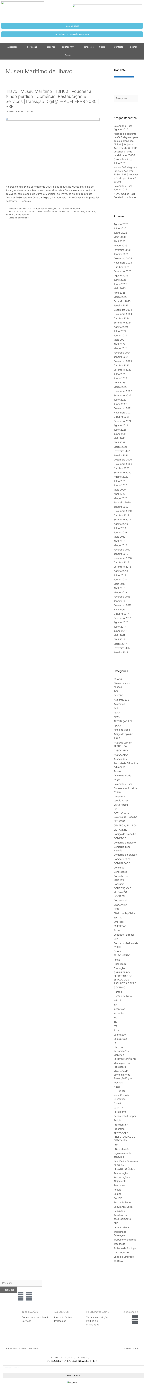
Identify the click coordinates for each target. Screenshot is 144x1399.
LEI (115, 1043)
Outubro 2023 (122, 365)
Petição (118, 1120)
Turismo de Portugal (125, 1248)
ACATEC (118, 695)
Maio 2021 (119, 438)
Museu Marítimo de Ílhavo (67, 211)
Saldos (117, 1193)
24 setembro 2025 (18, 211)
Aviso (50, 208)
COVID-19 (119, 896)
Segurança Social (123, 1206)
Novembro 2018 (123, 558)
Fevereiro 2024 (122, 352)
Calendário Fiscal (123, 784)
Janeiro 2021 (121, 455)
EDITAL (118, 917)
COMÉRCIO (120, 838)
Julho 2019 (120, 528)
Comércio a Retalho (125, 842)
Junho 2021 (120, 434)
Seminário (119, 1211)
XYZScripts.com (87, 1358)
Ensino (117, 930)
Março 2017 (120, 643)
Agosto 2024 (121, 327)
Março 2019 (120, 545)
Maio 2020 (120, 489)
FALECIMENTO (122, 955)
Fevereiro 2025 (122, 301)
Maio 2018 (119, 583)
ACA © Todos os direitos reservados (22, 1348)
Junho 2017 (120, 631)
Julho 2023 (120, 374)
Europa (118, 951)
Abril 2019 (119, 541)
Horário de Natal (123, 996)
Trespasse (119, 1243)
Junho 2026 (120, 232)
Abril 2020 (119, 493)
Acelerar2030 (15, 208)
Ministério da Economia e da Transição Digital (123, 1075)
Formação (32, 46)
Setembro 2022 (122, 395)
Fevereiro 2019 (122, 549)
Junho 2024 (120, 335)
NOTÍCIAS (59, 208)
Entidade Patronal (124, 934)
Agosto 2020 (121, 476)
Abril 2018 (119, 588)
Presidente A (121, 1124)
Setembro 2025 (122, 271)
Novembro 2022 (123, 391)
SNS (116, 1223)
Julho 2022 (120, 399)
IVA (115, 1026)
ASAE (117, 738)
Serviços (26, 1321)
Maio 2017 (119, 635)
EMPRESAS (120, 926)
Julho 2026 (120, 228)
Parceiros (50, 46)
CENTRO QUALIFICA (125, 825)
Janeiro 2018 (121, 601)
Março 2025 (120, 297)
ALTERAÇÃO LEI (123, 721)
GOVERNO (119, 987)
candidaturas (121, 800)
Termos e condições (97, 1317)
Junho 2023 (120, 378)
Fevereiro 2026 (122, 249)
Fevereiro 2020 (122, 502)
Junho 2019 (120, 532)
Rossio (117, 1189)
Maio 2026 (120, 237)
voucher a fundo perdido (17, 214)
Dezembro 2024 (123, 309)
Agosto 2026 (121, 224)
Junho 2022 (120, 404)
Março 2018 (120, 592)
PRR (67, 208)
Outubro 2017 (121, 613)
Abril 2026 (119, 241)
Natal (117, 1086)
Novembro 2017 (123, 609)
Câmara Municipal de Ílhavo (41, 211)
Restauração (121, 1173)
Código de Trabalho (125, 834)
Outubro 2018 (121, 562)
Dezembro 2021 (122, 408)
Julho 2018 (120, 575)
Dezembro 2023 (123, 361)
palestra (118, 1107)
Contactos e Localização (35, 1317)
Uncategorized (122, 1252)
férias (117, 959)
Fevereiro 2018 (122, 596)
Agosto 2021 (121, 425)
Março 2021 (120, 446)
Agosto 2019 (121, 524)
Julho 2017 (120, 626)
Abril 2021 (119, 442)
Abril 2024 (119, 344)
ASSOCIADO (28, 208)
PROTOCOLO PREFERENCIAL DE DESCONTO (124, 1137)
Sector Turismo (122, 1202)
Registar (133, 46)
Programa (119, 1128)
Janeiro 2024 (121, 356)
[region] (124, 1289)
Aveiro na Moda (122, 775)
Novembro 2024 (123, 314)
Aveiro (117, 771)
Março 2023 (120, 387)
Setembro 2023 (122, 369)
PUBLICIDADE (121, 1149)
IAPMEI (118, 1000)
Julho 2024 (120, 331)
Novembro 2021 (123, 412)
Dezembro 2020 (123, 459)
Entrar (68, 55)
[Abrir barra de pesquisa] (78, 55)
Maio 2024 (120, 339)
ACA (116, 691)
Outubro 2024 (122, 318)
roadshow (90, 211)
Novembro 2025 (123, 262)
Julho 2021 (120, 429)
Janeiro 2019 (121, 553)
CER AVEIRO (121, 829)
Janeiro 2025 (121, 305)
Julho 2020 (120, 481)
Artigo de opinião (123, 734)
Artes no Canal (122, 729)
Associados (41, 208)
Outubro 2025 (121, 267)
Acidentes (119, 704)
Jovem (117, 1030)
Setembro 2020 (122, 472)
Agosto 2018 (121, 571)
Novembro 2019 (123, 511)
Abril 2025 (119, 292)
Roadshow (75, 208)
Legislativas (120, 1038)
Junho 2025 (120, 284)
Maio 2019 (119, 536)
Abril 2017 (119, 639)
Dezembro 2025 (123, 258)
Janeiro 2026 (121, 254)
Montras (118, 1082)
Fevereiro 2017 (122, 648)
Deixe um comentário (19, 217)
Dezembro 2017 (122, 605)
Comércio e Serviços (125, 854)
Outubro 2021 (121, 416)
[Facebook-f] (134, 1319)
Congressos (120, 871)
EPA (116, 939)
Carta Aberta (121, 804)
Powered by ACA (131, 1348)
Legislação (120, 1034)
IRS (115, 1021)
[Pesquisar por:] (126, 98)
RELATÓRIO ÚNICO (124, 1168)
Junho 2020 (120, 485)
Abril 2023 (119, 382)
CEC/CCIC (119, 821)
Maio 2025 (120, 288)
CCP (116, 809)
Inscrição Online (63, 1317)
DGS (116, 909)
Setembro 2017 (122, 618)
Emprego (119, 921)
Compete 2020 (122, 859)
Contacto (118, 46)
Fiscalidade (120, 964)
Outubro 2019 (121, 515)
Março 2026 (120, 245)
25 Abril (118, 679)
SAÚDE (118, 1198)
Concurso (119, 867)
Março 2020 (120, 498)
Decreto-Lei (120, 900)
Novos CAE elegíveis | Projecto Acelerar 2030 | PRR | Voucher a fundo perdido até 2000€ (126, 174)
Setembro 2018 (122, 566)
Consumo (119, 884)
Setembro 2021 (122, 421)
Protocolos (88, 46)
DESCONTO (120, 904)
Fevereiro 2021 (122, 451)
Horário (118, 991)
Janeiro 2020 (121, 506)
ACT (116, 708)
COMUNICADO (122, 863)
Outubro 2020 (122, 468)
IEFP (116, 1004)
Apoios (117, 725)
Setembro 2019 (122, 519)
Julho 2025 (120, 279)
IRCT (116, 1017)
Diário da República (125, 913)
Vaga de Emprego (124, 1256)
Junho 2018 (120, 579)
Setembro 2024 (122, 322)
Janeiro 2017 (121, 652)
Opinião (118, 1103)
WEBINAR (119, 1261)
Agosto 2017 (121, 622)
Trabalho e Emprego (125, 1239)
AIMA (117, 717)
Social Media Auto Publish (60, 1358)
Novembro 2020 (123, 464)
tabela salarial (122, 1227)
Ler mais (26, 201)
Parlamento (120, 1111)
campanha (119, 796)
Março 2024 (120, 348)
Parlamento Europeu (125, 1116)
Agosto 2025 (121, 275)
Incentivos (119, 1009)
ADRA (117, 712)
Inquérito (118, 1013)
